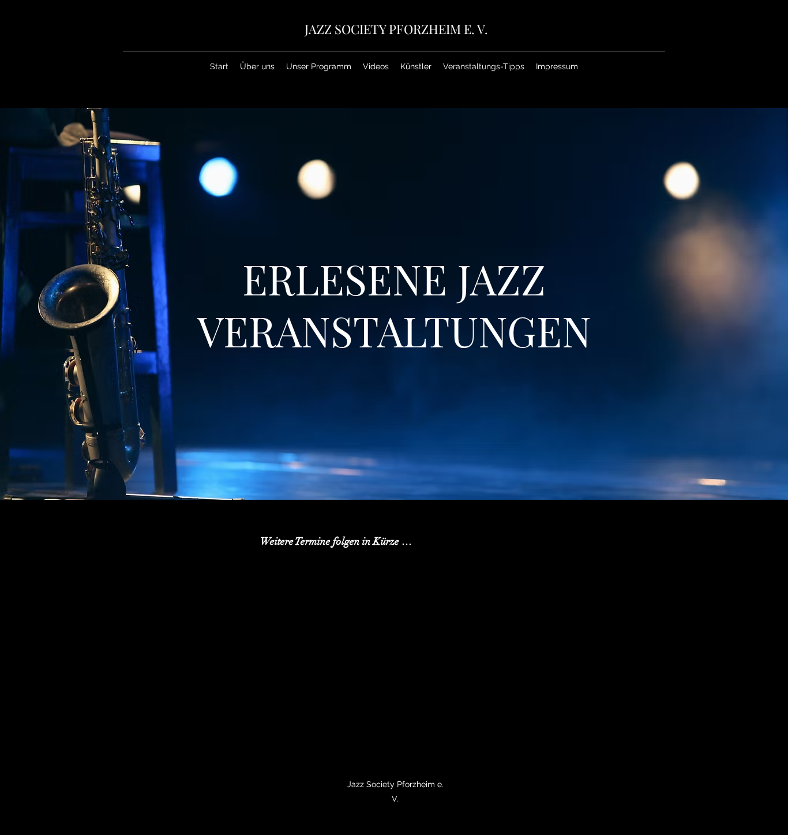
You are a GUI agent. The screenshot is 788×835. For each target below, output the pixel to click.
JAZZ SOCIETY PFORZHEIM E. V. (396, 29)
